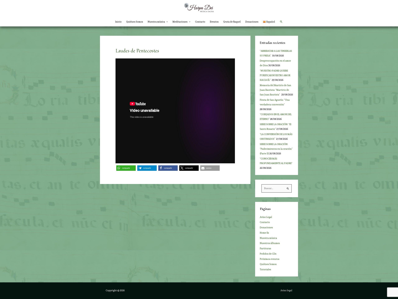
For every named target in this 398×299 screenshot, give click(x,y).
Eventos (214, 21)
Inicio (118, 21)
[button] (281, 21)
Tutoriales (265, 269)
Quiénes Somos (134, 21)
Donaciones (251, 21)
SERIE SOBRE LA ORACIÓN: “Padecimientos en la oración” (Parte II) (276, 149)
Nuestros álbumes (270, 243)
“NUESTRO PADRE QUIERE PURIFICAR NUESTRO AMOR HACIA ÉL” (275, 75)
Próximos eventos (269, 259)
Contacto (200, 21)
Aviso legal (286, 290)
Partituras (265, 248)
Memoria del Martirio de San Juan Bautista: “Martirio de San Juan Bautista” (275, 90)
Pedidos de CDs (268, 253)
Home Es (264, 232)
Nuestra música (268, 238)
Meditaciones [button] (180, 21)
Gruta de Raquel (232, 21)
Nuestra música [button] (156, 21)
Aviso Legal (266, 217)
